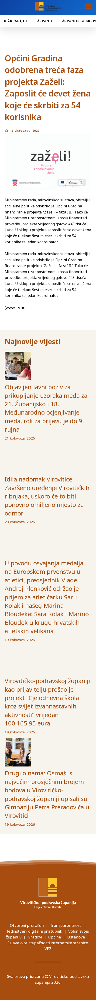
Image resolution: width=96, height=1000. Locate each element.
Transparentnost (65, 925)
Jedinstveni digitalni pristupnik (34, 931)
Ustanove (76, 937)
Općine (54, 937)
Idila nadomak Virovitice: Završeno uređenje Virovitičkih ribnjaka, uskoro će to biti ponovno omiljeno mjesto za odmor (47, 496)
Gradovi (35, 937)
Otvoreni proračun (27, 925)
